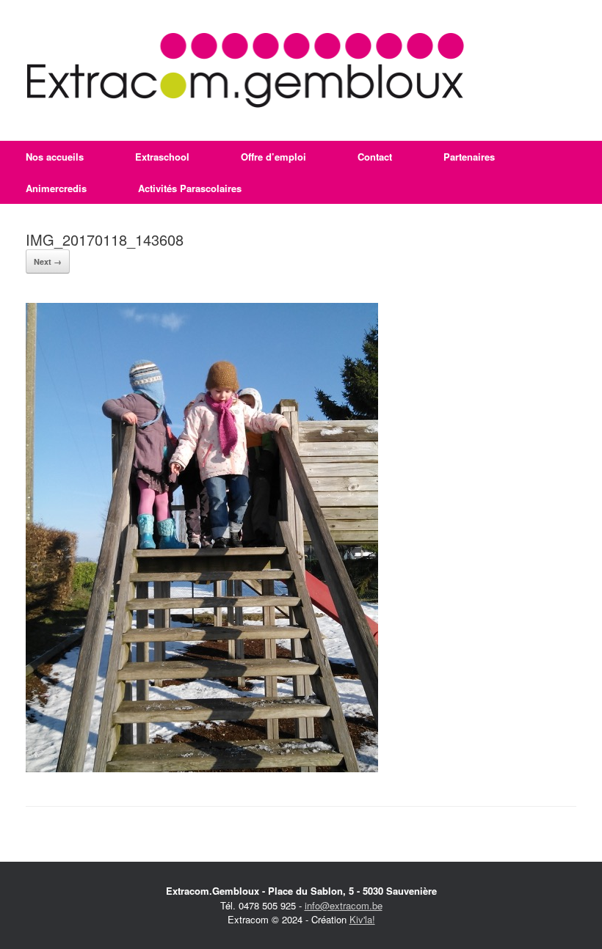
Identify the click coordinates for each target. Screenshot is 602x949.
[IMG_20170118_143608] (202, 768)
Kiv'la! (362, 919)
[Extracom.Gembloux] (245, 70)
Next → (48, 261)
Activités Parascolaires (190, 188)
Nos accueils (55, 157)
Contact (375, 157)
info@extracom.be (343, 905)
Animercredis (56, 188)
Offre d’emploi (273, 157)
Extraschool (162, 157)
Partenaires (469, 157)
